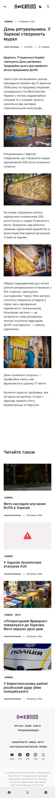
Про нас (19, 726)
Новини (8, 21)
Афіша (32, 742)
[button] (5, 6)
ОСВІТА (37, 726)
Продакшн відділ (28, 730)
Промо (43, 747)
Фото (17, 615)
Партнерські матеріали (24, 747)
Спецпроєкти (19, 742)
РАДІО (28, 726)
